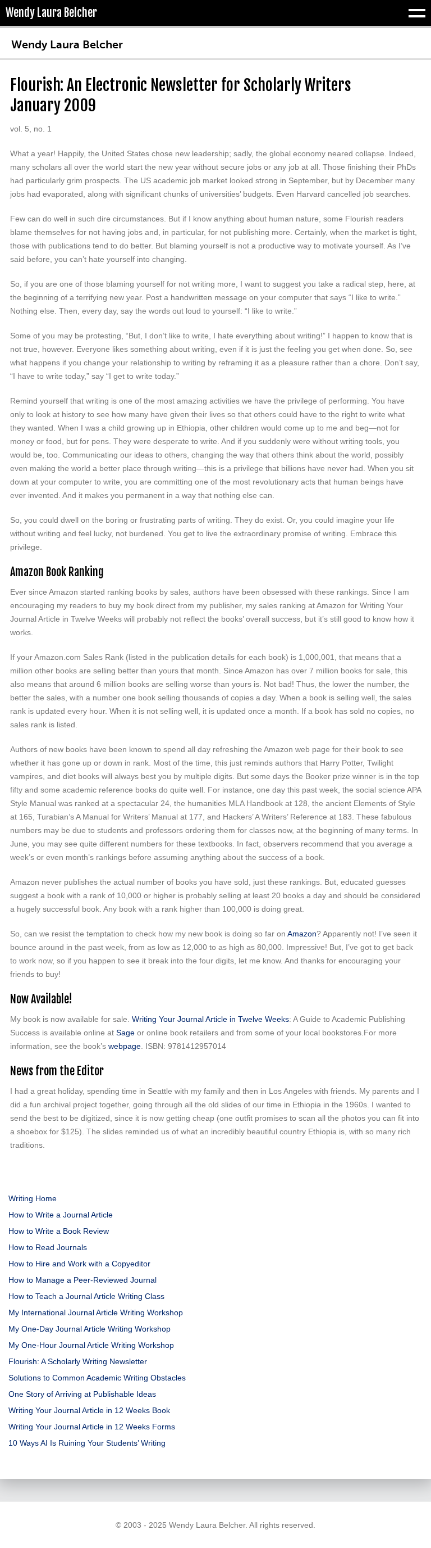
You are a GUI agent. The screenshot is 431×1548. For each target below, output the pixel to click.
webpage (124, 1046)
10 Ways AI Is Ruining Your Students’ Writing (87, 1442)
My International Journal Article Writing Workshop (95, 1312)
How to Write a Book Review (58, 1230)
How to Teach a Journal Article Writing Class (86, 1296)
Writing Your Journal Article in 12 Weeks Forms (91, 1426)
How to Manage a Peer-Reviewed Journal (82, 1279)
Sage (125, 1032)
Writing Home (32, 1198)
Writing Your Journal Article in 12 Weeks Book (89, 1410)
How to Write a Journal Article (60, 1214)
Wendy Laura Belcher (67, 44)
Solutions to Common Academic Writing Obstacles (97, 1377)
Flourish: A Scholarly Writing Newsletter (77, 1361)
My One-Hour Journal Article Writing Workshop (91, 1345)
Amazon (302, 933)
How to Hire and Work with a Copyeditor (79, 1263)
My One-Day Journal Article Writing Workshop (89, 1328)
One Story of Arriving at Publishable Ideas (82, 1393)
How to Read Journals (47, 1247)
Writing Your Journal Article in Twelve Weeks (210, 1019)
